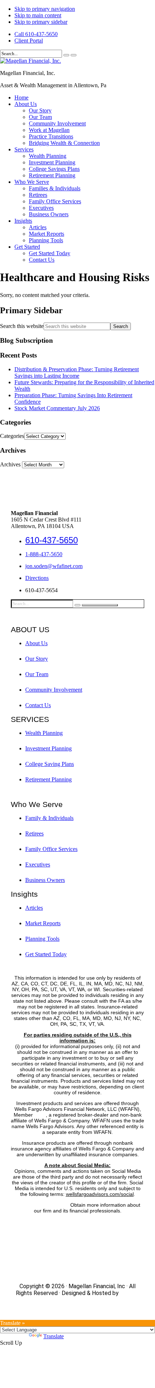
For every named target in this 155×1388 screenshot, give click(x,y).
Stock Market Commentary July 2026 (57, 408)
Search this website (22, 326)
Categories (12, 436)
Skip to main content (37, 15)
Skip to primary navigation (44, 9)
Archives (10, 464)
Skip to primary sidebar (40, 22)
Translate (53, 1336)
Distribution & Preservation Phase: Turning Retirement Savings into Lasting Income (76, 372)
